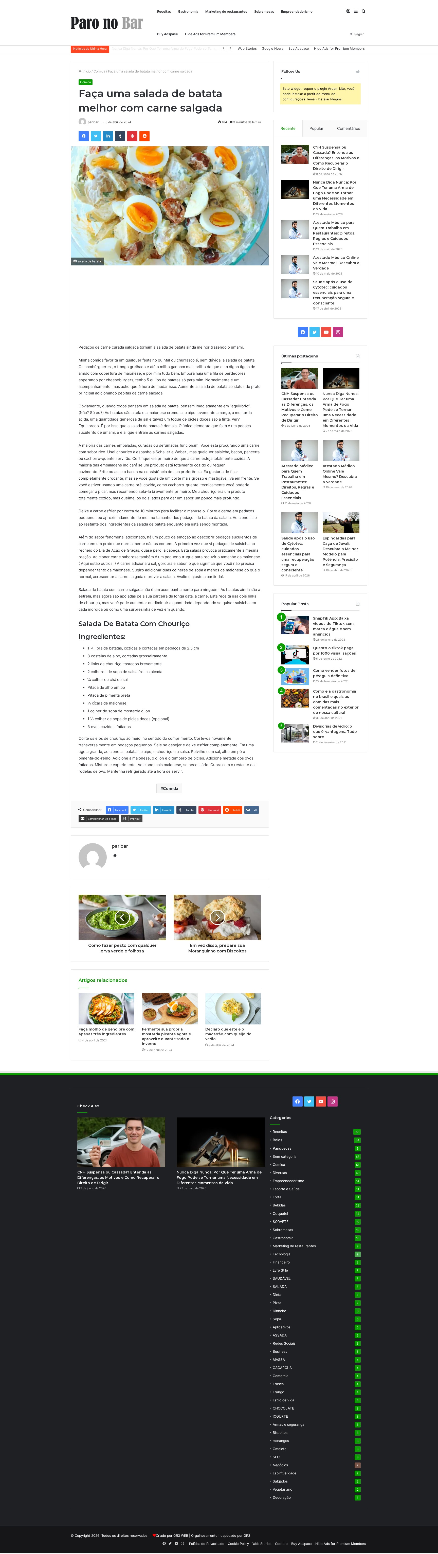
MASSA (279, 1360)
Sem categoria (285, 1156)
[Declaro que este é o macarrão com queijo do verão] (233, 1009)
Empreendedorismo (297, 11)
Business (280, 1351)
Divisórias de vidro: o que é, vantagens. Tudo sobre (335, 731)
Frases (278, 1384)
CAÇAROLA (282, 1368)
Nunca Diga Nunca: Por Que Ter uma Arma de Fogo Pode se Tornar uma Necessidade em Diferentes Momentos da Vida (340, 409)
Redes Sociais (284, 1343)
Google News (272, 48)
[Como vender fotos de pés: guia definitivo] (295, 676)
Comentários (348, 128)
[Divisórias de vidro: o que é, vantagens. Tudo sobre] (295, 733)
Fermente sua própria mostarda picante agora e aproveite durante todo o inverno (166, 1036)
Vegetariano (282, 1489)
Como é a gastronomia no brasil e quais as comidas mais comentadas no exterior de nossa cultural (336, 702)
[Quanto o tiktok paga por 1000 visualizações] (295, 654)
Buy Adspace (167, 34)
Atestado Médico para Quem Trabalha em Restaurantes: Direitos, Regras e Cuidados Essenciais (187, 48)
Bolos (277, 1140)
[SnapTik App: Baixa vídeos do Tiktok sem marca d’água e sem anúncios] (295, 625)
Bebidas (279, 1205)
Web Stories (247, 48)
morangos (281, 1441)
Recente (288, 128)
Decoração (282, 1497)
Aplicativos (281, 1327)
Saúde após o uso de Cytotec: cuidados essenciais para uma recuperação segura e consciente (333, 292)
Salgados (280, 1481)
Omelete (279, 1449)
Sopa (277, 1319)
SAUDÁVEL (282, 1278)
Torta (277, 1197)
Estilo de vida (283, 1400)
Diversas (280, 1173)
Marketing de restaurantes (226, 11)
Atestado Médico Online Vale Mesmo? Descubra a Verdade (336, 262)
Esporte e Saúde (286, 1189)
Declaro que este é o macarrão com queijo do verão (228, 1034)
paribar (93, 122)
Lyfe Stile (280, 1270)
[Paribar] (107, 23)
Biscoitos (280, 1433)
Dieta (277, 1295)
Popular (316, 128)
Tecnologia (281, 1254)
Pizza (277, 1303)
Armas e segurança (288, 1424)
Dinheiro (279, 1311)
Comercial (281, 1376)
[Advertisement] (170, 308)
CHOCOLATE (283, 1408)
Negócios (280, 1465)
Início (86, 71)
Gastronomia (188, 11)
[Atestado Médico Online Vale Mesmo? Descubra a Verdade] (295, 264)
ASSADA (280, 1335)
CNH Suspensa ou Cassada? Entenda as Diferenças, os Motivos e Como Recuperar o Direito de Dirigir (336, 158)
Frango (278, 1392)
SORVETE (280, 1222)
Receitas (164, 11)
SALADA (280, 1287)
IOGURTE (280, 1416)
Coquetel (280, 1213)
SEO (276, 1457)
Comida (99, 71)
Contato (281, 1544)
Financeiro (281, 1262)
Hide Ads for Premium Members (210, 34)
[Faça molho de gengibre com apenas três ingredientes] (106, 1009)
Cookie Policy (238, 1544)
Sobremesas (264, 11)
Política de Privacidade (206, 1544)
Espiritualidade (284, 1473)
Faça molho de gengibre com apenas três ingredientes (106, 1031)
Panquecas (282, 1148)
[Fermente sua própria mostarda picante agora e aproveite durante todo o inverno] (170, 1009)
